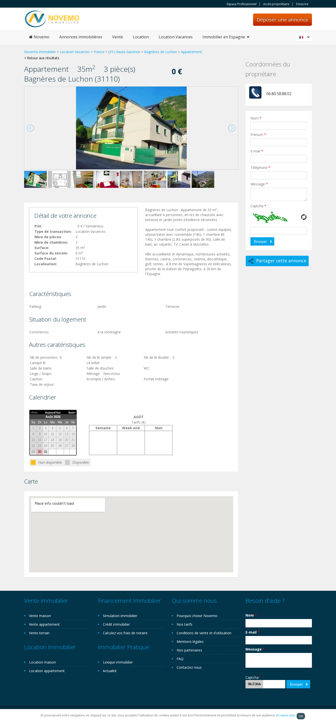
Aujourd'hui (53, 412)
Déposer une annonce (282, 19)
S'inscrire (302, 4)
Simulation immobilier (120, 615)
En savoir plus (285, 715)
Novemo (41, 37)
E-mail (256, 151)
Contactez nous (189, 667)
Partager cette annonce (281, 261)
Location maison (42, 662)
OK (301, 716)
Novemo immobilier (40, 51)
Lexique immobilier (118, 662)
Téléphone (260, 167)
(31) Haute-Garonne (124, 51)
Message (259, 184)
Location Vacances (176, 37)
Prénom (258, 134)
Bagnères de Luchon (160, 51)
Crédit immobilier (116, 624)
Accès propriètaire (276, 4)
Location (141, 37)
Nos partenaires (189, 650)
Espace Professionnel (242, 4)
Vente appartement (44, 624)
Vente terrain (39, 633)
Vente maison (40, 615)
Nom (255, 118)
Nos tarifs (184, 624)
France (99, 51)
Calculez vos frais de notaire (125, 633)
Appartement (191, 51)
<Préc (34, 412)
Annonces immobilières (80, 37)
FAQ (180, 658)
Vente (117, 37)
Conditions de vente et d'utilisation (204, 633)
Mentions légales (190, 641)
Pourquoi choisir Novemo (197, 615)
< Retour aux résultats (41, 58)
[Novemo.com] (52, 18)
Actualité (110, 670)
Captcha (258, 206)
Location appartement (47, 670)
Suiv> (72, 412)
